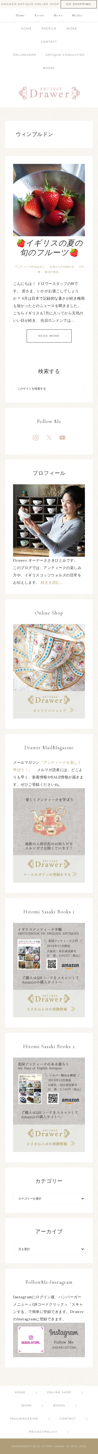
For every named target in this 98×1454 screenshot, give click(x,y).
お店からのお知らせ (62, 266)
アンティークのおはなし (30, 266)
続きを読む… (52, 582)
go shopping (78, 4)
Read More (49, 336)
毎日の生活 (52, 272)
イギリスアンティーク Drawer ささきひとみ (49, 91)
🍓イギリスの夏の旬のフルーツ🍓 (49, 248)
